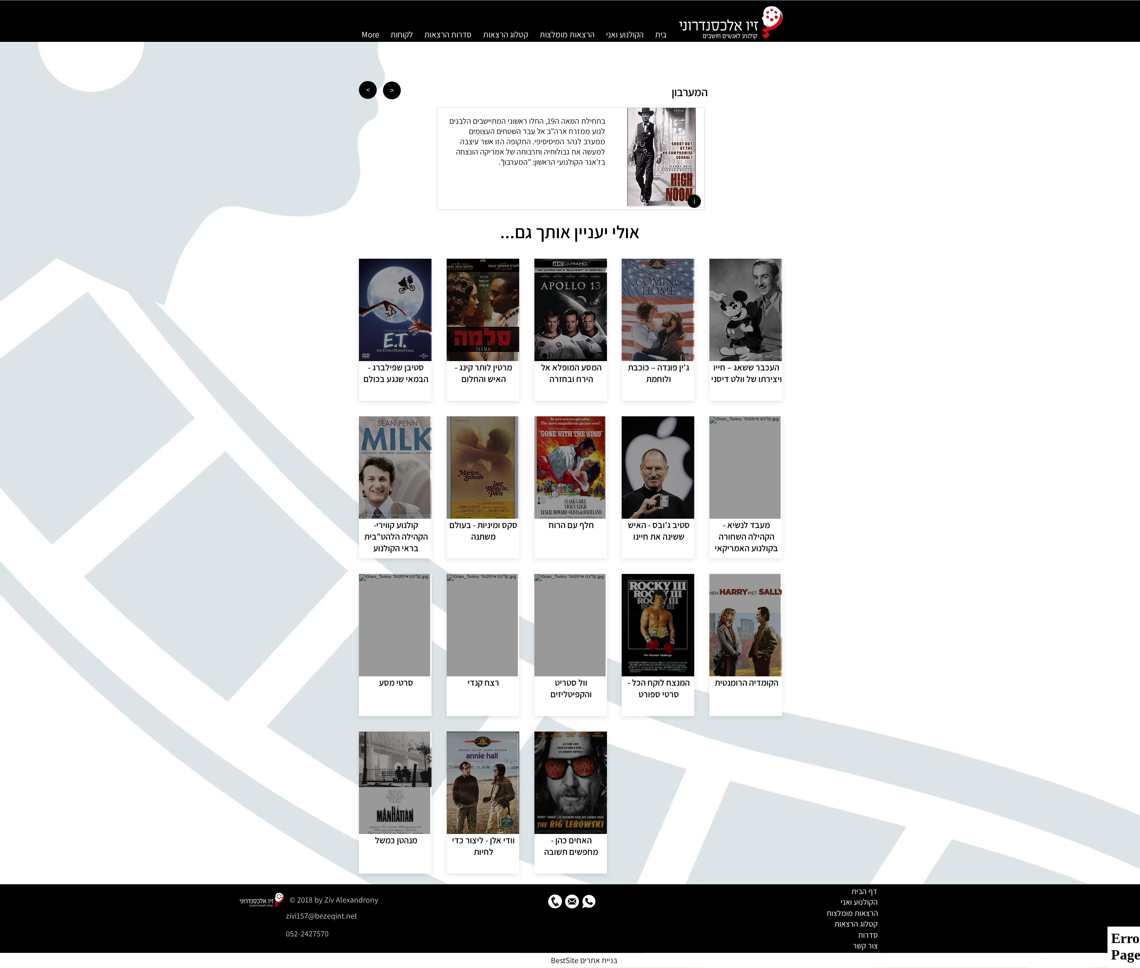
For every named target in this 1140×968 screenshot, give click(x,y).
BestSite (564, 960)
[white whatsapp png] (589, 901)
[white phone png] (555, 901)
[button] (694, 201)
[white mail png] (572, 901)
